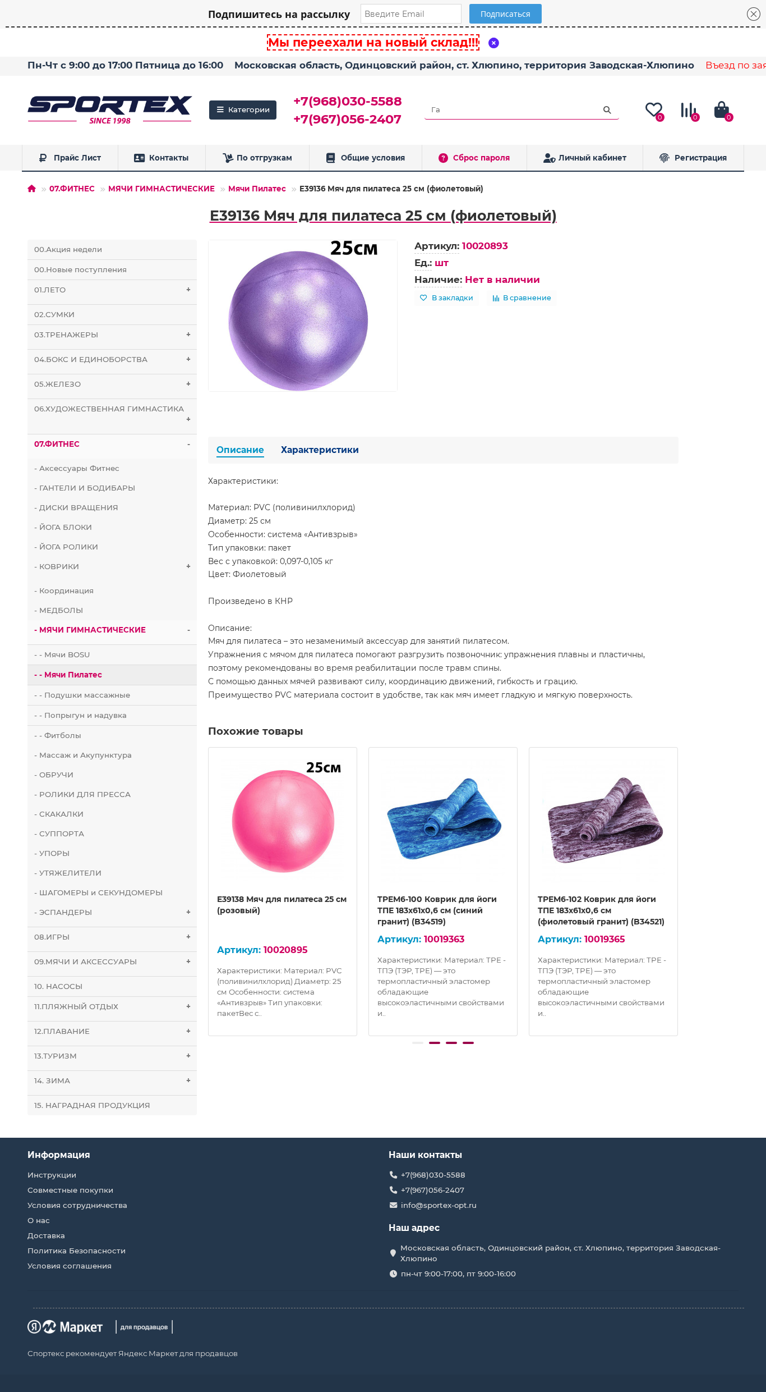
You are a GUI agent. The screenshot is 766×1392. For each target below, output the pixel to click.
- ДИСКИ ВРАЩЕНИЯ (76, 507)
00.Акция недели (68, 249)
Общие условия (373, 157)
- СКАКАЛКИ (59, 813)
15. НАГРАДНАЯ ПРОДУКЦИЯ (92, 1105)
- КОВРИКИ (112, 566)
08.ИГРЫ (112, 936)
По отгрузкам (264, 157)
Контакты (168, 157)
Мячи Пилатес (257, 188)
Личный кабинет (592, 157)
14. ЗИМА (112, 1080)
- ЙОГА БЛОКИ (63, 527)
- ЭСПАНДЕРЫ (112, 912)
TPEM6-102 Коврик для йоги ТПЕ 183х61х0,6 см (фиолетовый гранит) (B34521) (601, 910)
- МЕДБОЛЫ (58, 610)
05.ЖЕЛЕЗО (112, 383)
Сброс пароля (481, 157)
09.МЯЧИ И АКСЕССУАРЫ (112, 961)
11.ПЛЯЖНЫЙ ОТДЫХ (112, 1006)
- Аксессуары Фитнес (76, 468)
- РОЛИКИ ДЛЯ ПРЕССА (82, 794)
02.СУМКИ (54, 314)
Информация (58, 1155)
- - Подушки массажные (82, 694)
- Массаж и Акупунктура (83, 754)
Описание (240, 450)
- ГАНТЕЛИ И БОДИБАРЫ (84, 487)
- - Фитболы (57, 735)
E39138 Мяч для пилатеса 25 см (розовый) (282, 904)
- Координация (64, 590)
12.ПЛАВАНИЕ (112, 1031)
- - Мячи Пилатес (68, 674)
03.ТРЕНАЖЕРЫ (112, 334)
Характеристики (320, 450)
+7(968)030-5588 (347, 101)
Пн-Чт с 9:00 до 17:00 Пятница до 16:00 (125, 65)
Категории (249, 109)
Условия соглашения (69, 1265)
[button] (417, 1043)
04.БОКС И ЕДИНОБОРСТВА (112, 359)
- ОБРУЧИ (53, 774)
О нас (38, 1220)
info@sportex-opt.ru (439, 1205)
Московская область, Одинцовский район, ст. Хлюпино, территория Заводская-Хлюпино (464, 65)
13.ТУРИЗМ (112, 1055)
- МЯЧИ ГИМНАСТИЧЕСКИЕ (112, 629)
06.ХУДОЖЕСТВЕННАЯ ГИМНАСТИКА (112, 414)
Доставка (46, 1235)
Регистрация (701, 157)
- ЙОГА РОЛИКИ (66, 546)
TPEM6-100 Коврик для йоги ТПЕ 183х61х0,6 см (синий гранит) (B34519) (437, 910)
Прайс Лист (77, 157)
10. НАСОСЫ (58, 986)
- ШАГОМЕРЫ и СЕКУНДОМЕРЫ (98, 892)
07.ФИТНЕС (72, 188)
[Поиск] (607, 110)
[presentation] (209, 890)
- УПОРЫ (52, 853)
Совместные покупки (70, 1189)
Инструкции (51, 1174)
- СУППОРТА (59, 833)
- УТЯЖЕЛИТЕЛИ (67, 872)
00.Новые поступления (80, 269)
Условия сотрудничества (77, 1205)
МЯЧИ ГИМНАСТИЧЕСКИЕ (161, 188)
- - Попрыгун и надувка (80, 715)
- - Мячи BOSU (62, 654)
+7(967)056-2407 (347, 119)
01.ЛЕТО (112, 289)
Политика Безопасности (76, 1250)
